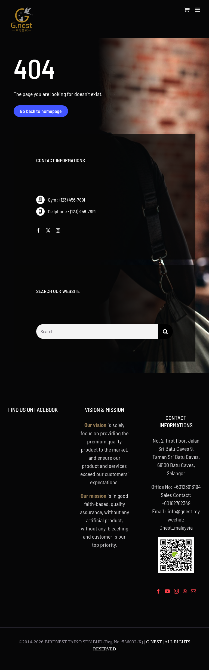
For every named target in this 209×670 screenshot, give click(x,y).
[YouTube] (167, 591)
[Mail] (193, 591)
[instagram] (58, 230)
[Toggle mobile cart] (187, 10)
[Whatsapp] (185, 591)
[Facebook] (158, 591)
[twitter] (48, 230)
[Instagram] (176, 591)
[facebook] (38, 230)
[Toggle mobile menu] (198, 10)
